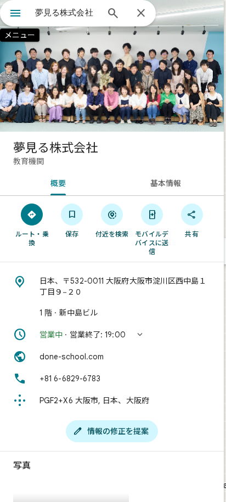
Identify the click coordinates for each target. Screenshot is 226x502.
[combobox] (66, 12)
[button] (112, 335)
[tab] (56, 182)
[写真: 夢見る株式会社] (112, 66)
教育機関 (28, 161)
